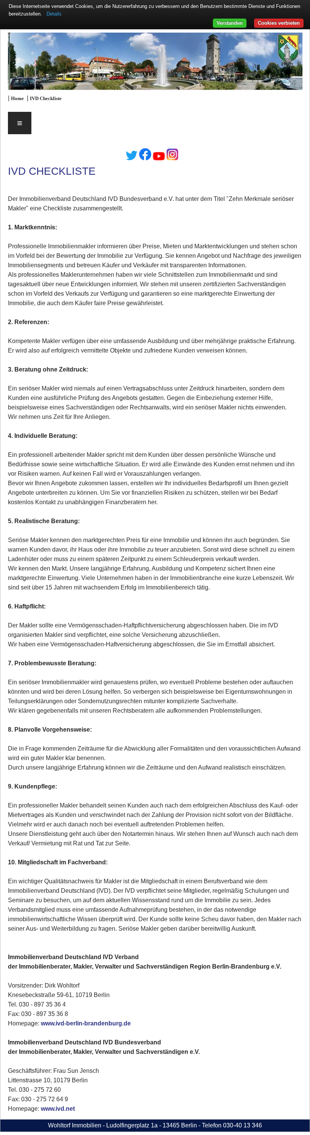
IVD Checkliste (46, 98)
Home (17, 98)
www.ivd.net (58, 1108)
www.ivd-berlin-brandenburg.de (86, 1023)
